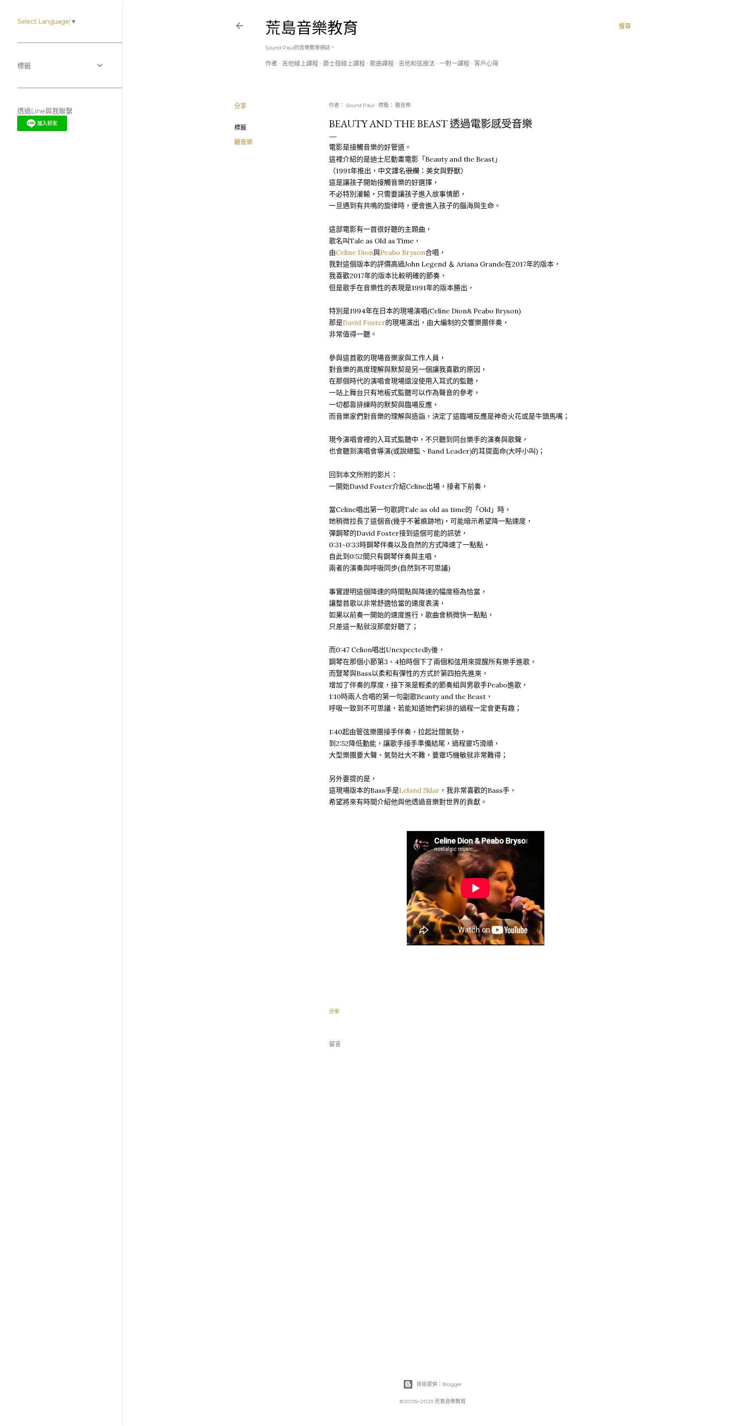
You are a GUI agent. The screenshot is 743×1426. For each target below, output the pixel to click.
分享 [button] (240, 106)
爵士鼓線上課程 (344, 63)
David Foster (364, 322)
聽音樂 (243, 142)
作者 (271, 63)
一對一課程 (454, 63)
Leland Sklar (419, 790)
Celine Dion (354, 252)
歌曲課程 (382, 63)
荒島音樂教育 (311, 28)
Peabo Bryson (402, 252)
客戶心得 (486, 63)
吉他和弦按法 (417, 63)
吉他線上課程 (300, 63)
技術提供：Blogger (439, 1384)
